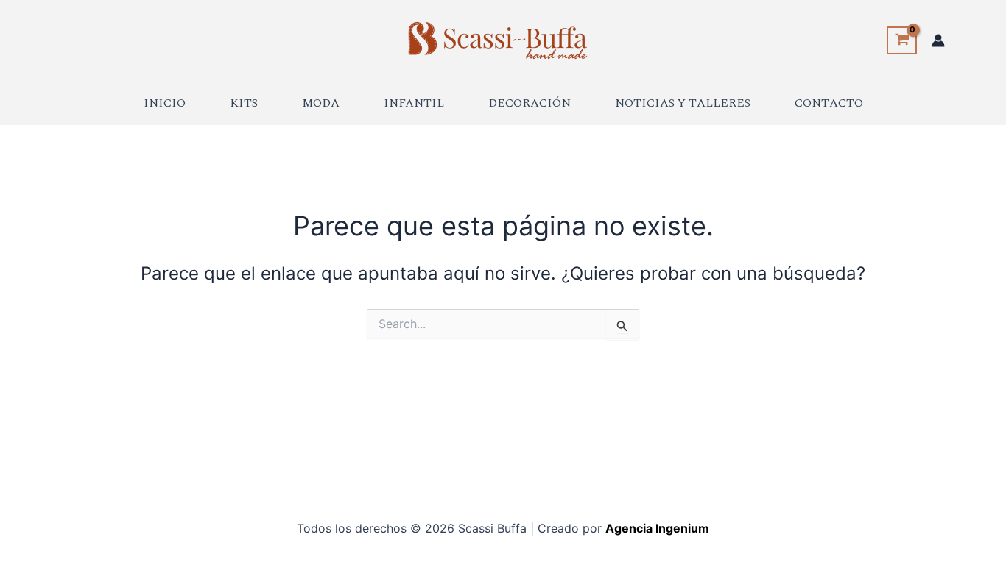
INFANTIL (414, 103)
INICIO (165, 103)
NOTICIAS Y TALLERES (682, 103)
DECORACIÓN (529, 103)
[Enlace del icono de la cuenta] (938, 40)
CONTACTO (829, 103)
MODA (321, 103)
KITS (244, 103)
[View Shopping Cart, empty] (902, 40)
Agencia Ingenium (657, 528)
